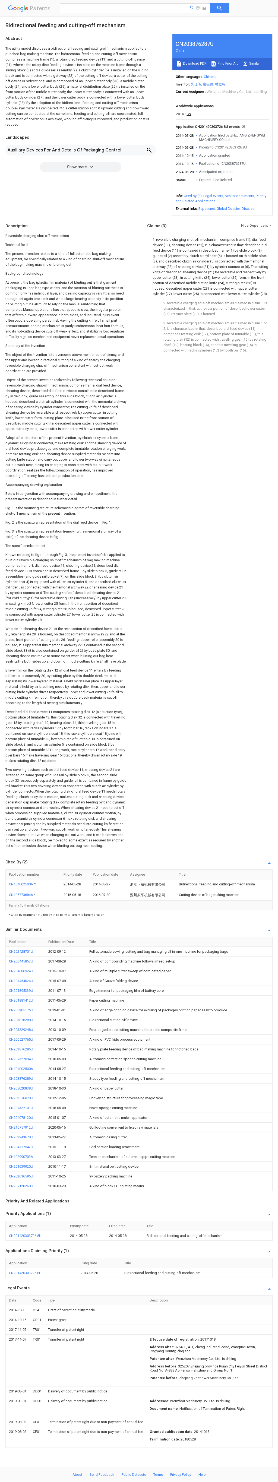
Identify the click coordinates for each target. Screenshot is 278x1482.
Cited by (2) (193, 196)
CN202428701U (21, 951)
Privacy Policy (180, 1474)
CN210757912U (21, 1127)
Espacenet (206, 209)
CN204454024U (21, 981)
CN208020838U (21, 1088)
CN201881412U (21, 1000)
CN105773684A (21, 895)
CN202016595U (21, 1176)
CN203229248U (21, 1030)
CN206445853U (21, 961)
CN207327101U (21, 1108)
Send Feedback (102, 1474)
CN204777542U (21, 1147)
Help (202, 1474)
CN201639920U (21, 1166)
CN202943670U (21, 1137)
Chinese (210, 77)
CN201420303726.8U (25, 1236)
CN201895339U (21, 991)
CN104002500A (21, 884)
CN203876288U (21, 1020)
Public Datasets (134, 1474)
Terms (158, 1474)
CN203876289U (21, 1078)
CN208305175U (21, 1010)
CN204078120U (21, 1118)
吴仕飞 (196, 84)
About (77, 1474)
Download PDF (194, 63)
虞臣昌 (208, 84)
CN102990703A (21, 1157)
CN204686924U (21, 971)
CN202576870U (21, 1098)
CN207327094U (21, 1059)
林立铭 (220, 84)
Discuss (248, 209)
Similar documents (239, 196)
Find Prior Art (227, 63)
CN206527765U (21, 1039)
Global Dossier (228, 209)
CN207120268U (21, 1186)
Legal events (213, 196)
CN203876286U (21, 1049)
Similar (254, 63)
